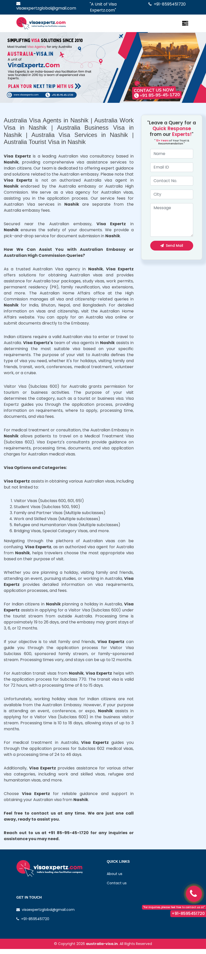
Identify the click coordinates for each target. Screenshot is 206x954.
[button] (15, 67)
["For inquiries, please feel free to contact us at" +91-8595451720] (194, 894)
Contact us (117, 883)
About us (114, 873)
